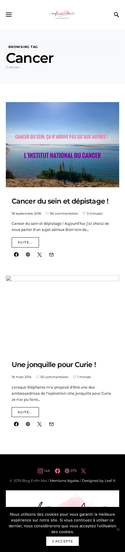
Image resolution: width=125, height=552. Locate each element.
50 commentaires (54, 377)
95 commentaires (64, 213)
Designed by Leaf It (98, 480)
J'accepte (62, 541)
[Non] (118, 529)
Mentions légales (64, 480)
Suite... (25, 242)
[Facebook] (57, 470)
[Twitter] (83, 470)
